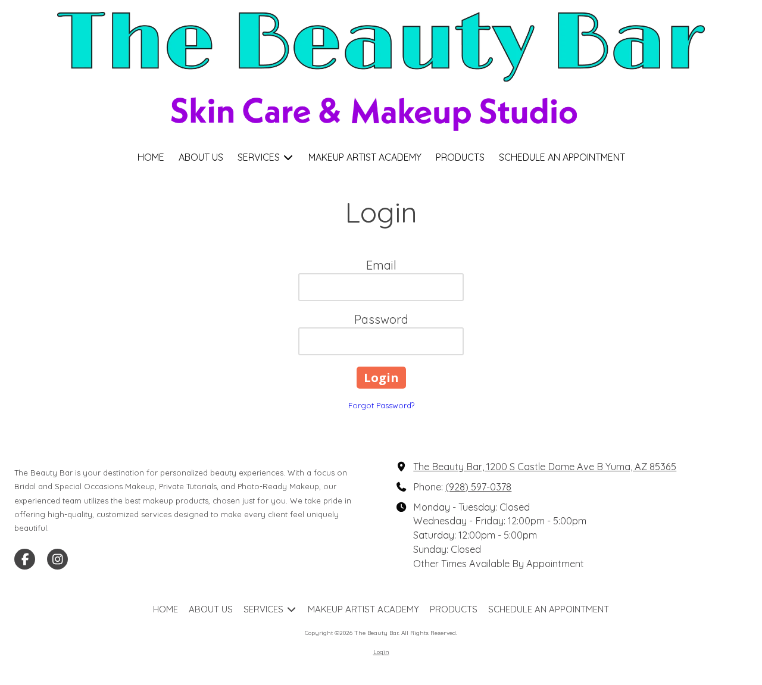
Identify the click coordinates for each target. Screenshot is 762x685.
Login (381, 652)
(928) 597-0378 (478, 487)
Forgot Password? (381, 405)
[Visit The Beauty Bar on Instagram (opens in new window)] (57, 559)
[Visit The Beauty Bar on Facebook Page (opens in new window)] (24, 559)
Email (381, 265)
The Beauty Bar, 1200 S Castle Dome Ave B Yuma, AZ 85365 (544, 467)
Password (381, 319)
